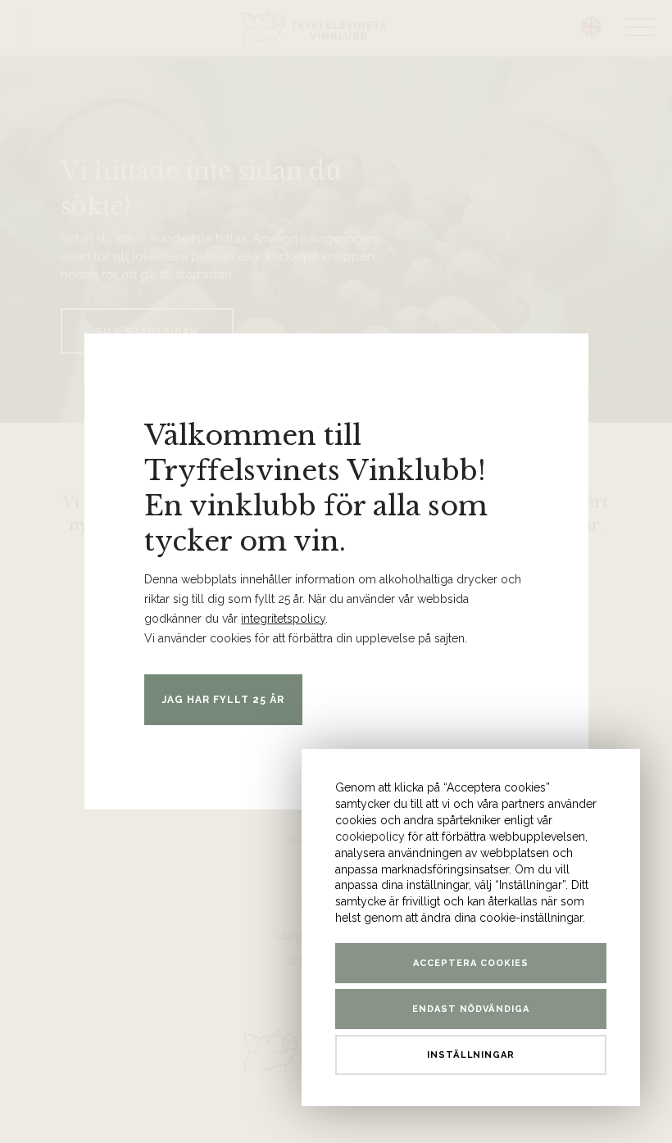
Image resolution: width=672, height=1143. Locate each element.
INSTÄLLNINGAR (471, 1055)
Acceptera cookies (471, 963)
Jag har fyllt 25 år (223, 699)
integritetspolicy (283, 618)
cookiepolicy (370, 836)
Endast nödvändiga (471, 1009)
